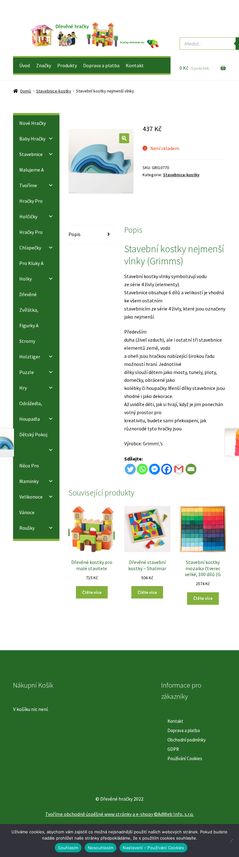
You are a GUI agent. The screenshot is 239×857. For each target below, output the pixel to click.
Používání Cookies (184, 758)
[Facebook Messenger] (154, 469)
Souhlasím (68, 847)
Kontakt (135, 65)
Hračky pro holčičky (31, 209)
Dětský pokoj (33, 434)
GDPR (173, 749)
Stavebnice (31, 154)
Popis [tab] (74, 234)
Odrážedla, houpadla (30, 411)
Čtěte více (91, 592)
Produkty (67, 65)
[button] (124, 138)
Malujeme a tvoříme (31, 177)
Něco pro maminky (29, 473)
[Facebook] (166, 469)
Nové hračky (32, 123)
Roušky (27, 528)
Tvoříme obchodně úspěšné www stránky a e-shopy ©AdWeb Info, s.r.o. (119, 814)
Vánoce (27, 512)
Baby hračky (32, 138)
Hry (23, 388)
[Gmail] (178, 469)
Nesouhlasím (101, 847)
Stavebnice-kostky (53, 91)
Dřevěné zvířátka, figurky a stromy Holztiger (29, 325)
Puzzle (26, 372)
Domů (25, 91)
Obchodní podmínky (186, 740)
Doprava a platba (101, 65)
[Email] (190, 469)
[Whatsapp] (142, 469)
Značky (43, 65)
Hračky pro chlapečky (31, 240)
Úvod (24, 65)
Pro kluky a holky (31, 271)
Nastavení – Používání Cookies (153, 847)
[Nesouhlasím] (231, 840)
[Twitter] (130, 469)
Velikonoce (31, 497)
